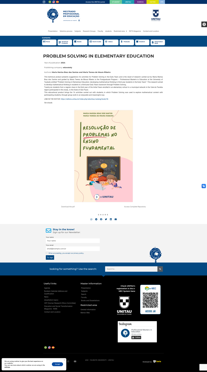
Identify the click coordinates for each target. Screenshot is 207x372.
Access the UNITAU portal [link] (95, 2)
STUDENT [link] (116, 2)
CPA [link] (161, 2)
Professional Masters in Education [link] (141, 331)
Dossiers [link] (142, 41)
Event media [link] (97, 41)
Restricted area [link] (119, 31)
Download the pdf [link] (68, 207)
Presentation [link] (53, 31)
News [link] (48, 41)
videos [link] (110, 41)
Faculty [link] (100, 31)
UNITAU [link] (128, 2)
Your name (50, 237)
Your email (49, 245)
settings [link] (7, 367)
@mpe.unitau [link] (136, 334)
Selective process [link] (66, 31)
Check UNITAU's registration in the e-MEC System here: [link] (126, 288)
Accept (57, 364)
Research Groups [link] (89, 31)
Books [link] (79, 41)
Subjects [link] (77, 31)
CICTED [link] (153, 2)
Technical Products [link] (65, 42)
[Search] (160, 269)
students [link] (108, 31)
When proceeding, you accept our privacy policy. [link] (66, 253)
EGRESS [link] (140, 2)
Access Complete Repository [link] (135, 207)
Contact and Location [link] (151, 31)
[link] (204, 24)
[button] (91, 219)
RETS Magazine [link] (135, 31)
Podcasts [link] (127, 41)
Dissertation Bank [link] (159, 42)
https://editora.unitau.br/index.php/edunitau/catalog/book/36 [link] (84, 99)
